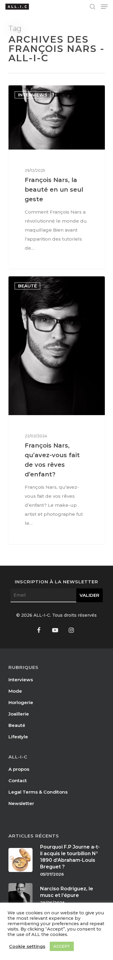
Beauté (16, 725)
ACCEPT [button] (61, 946)
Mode (15, 691)
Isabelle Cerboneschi (41, 92)
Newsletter (21, 803)
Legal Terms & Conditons (37, 792)
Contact (17, 780)
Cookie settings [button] (27, 946)
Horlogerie (20, 702)
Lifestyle (18, 737)
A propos (18, 769)
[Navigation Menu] (104, 7)
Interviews (20, 679)
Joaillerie (18, 714)
